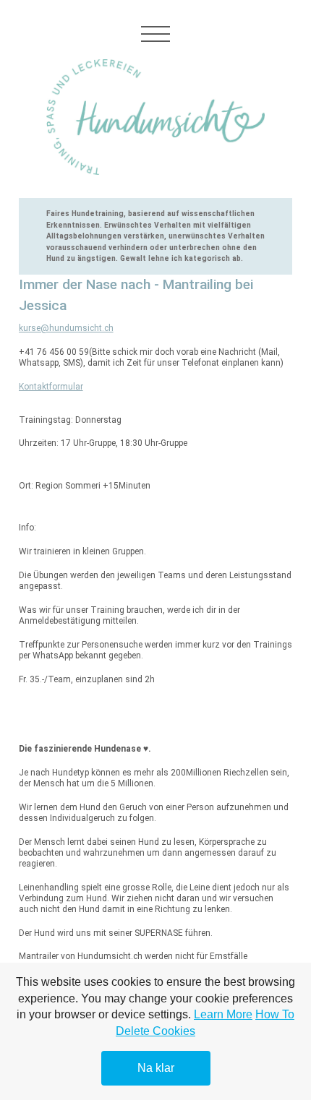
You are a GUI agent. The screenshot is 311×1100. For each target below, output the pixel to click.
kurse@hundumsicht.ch (66, 328)
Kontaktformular (51, 387)
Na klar (155, 1068)
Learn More (223, 1014)
